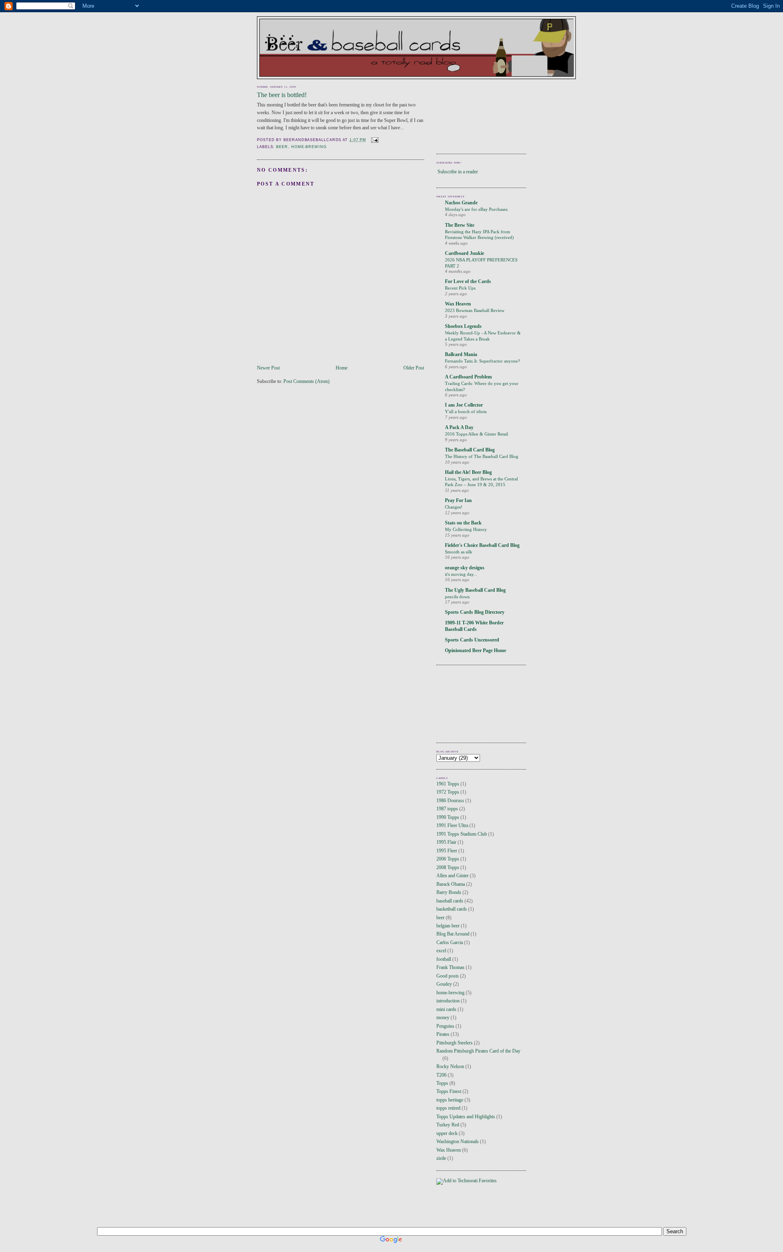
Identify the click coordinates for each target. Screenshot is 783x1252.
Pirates (442, 1034)
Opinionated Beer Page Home (475, 650)
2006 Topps (447, 859)
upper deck (447, 1133)
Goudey (444, 984)
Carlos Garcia (449, 942)
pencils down (457, 596)
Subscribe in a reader (458, 172)
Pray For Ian (458, 500)
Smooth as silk (458, 551)
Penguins (445, 1026)
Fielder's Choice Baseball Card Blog (482, 545)
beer (282, 147)
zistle (441, 1158)
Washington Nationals (457, 1141)
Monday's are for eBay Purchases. (477, 209)
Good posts (447, 976)
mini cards (446, 1009)
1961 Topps (447, 784)
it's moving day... (461, 574)
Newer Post (268, 368)
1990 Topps (447, 817)
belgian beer (448, 926)
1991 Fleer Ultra (452, 825)
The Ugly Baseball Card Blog (475, 590)
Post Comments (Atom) (306, 381)
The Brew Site (459, 225)
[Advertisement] (473, 113)
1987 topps (447, 809)
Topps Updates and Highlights (465, 1116)
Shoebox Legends (463, 326)
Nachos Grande (461, 203)
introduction (448, 1001)
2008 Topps (447, 867)
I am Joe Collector (464, 405)
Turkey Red (447, 1125)
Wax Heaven (458, 304)
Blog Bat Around (452, 934)
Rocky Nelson (450, 1066)
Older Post (413, 368)
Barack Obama (450, 884)
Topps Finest (448, 1091)
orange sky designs (464, 568)
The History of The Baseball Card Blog (481, 456)
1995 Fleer (446, 851)
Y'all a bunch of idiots (466, 411)
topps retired (448, 1108)
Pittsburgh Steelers (454, 1043)
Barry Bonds (448, 892)
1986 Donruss (450, 800)
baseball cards (449, 901)
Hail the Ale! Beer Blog (468, 472)
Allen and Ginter (452, 875)
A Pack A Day (459, 427)
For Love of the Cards (468, 281)
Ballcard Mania (461, 354)
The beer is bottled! (282, 95)
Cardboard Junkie (464, 253)
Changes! (453, 506)
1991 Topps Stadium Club (461, 834)
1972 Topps (447, 792)
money (442, 1017)
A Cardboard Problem (468, 377)
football (443, 959)
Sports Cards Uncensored (472, 640)
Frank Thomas (450, 967)
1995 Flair (446, 842)
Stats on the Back (463, 523)
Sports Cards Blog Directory (474, 612)
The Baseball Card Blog (470, 450)
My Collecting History (466, 529)
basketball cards (451, 909)
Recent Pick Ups (460, 287)
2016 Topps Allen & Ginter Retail (476, 433)
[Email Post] (373, 140)
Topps (442, 1083)
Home (341, 368)
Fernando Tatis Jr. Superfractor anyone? (482, 360)
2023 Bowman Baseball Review (474, 310)
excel (441, 950)
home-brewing (309, 147)
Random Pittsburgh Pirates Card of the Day (478, 1051)
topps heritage (449, 1100)
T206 (441, 1075)
